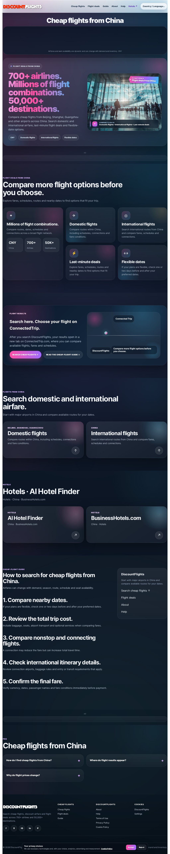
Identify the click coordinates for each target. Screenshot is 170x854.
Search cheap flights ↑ (25, 355)
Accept (131, 847)
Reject (141, 847)
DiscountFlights (141, 809)
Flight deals (94, 6)
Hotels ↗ (132, 6)
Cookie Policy (102, 827)
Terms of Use (102, 818)
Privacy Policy (102, 822)
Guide (106, 6)
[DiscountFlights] (22, 6)
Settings (138, 814)
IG (22, 828)
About (115, 6)
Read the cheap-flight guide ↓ (63, 355)
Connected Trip (124, 318)
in (30, 828)
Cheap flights (78, 6)
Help (123, 6)
